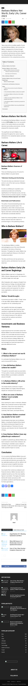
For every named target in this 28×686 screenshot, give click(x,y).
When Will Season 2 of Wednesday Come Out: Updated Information (16, 542)
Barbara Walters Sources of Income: (11, 70)
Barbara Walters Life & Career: (9, 68)
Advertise (19, 681)
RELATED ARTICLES (7, 530)
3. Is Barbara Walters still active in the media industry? (13, 95)
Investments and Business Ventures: (11, 84)
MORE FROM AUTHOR (19, 530)
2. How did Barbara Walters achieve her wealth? (14, 91)
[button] (2, 2)
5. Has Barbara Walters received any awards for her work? (14, 102)
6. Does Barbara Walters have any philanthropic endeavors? (14, 106)
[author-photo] (14, 520)
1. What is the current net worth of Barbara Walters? (13, 89)
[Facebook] (2, 22)
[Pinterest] (9, 22)
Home (2, 5)
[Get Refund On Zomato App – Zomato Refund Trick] (5, 616)
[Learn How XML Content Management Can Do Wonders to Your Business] (5, 609)
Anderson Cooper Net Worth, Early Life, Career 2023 (21, 506)
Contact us (13, 681)
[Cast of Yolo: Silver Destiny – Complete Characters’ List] (5, 550)
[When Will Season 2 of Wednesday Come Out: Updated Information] (5, 543)
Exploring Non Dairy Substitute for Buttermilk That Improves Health (7, 506)
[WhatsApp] (13, 22)
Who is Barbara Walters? (8, 76)
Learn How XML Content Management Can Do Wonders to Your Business (18, 608)
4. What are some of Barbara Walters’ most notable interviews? (13, 98)
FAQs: (3, 86)
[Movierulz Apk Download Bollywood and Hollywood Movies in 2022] (5, 623)
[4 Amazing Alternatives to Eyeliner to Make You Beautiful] (5, 591)
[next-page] (5, 556)
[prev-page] (2, 556)
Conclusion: (5, 109)
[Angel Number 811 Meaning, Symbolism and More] (5, 535)
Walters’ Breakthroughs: (9, 81)
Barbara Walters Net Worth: (8, 66)
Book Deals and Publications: (11, 73)
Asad (4, 18)
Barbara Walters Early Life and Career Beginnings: (11, 79)
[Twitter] (6, 22)
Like (24, 566)
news (7, 5)
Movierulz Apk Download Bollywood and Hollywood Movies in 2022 (16, 623)
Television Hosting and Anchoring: (12, 71)
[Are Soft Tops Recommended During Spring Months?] (5, 597)
